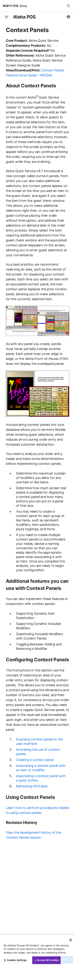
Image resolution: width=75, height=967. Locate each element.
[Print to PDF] (68, 17)
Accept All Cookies (48, 960)
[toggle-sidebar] (6, 17)
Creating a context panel (35, 760)
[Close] (71, 940)
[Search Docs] (68, 6)
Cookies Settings (17, 960)
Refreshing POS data (32, 786)
